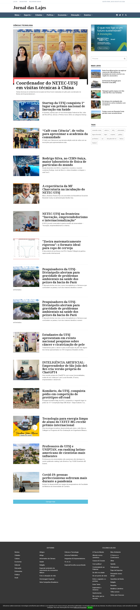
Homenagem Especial (47, 579)
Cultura (17, 558)
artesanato (121, 130)
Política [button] (50, 15)
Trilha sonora (114, 592)
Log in (15, 1)
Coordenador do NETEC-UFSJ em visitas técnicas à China (47, 85)
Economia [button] (62, 15)
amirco (106, 130)
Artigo (42, 555)
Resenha (113, 585)
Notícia (17, 552)
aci (102, 138)
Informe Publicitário (71, 555)
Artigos (42, 552)
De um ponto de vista (100, 576)
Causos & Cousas (99, 561)
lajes (105, 134)
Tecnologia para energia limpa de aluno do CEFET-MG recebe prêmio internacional (65, 422)
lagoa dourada (96, 134)
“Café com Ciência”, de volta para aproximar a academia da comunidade (65, 134)
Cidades (17, 555)
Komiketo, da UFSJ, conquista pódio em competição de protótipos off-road (63, 394)
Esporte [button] (27, 15)
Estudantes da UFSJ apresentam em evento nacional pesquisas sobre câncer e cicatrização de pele (63, 339)
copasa (112, 134)
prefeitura (95, 138)
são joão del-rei (111, 138)
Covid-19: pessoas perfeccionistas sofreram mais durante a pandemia (64, 478)
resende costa (96, 130)
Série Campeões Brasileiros (49, 582)
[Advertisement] (70, 521)
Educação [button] (75, 15)
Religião (42, 565)
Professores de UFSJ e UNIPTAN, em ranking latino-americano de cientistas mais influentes (64, 451)
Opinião (113, 564)
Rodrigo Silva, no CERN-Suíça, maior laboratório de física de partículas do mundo (64, 161)
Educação (18, 568)
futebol (94, 143)
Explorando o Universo (97, 589)
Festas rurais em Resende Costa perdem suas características (113, 112)
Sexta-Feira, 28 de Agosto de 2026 (113, 1)
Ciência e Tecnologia (72, 552)
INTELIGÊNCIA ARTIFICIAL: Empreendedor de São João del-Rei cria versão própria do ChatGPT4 (65, 367)
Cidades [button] (38, 15)
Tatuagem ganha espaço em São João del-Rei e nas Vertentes (113, 92)
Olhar (112, 561)
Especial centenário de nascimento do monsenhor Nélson (49, 570)
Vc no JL (68, 562)
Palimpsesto (114, 567)
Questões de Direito (117, 579)
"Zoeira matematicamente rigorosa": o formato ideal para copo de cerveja (61, 244)
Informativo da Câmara (47, 558)
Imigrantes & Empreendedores (75, 558)
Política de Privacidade (80, 607)
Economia (18, 562)
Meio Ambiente (115, 552)
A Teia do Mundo (98, 552)
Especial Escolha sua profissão (75, 565)
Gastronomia (97, 593)
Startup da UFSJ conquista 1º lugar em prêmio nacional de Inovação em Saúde (63, 106)
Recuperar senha (35, 1)
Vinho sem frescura (117, 595)
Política (17, 575)
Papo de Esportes (116, 570)
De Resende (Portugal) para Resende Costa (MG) (111, 81)
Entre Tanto (96, 584)
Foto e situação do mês (48, 576)
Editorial (17, 565)
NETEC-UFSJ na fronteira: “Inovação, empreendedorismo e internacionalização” (65, 217)
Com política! (97, 564)
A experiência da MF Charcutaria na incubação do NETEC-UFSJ (63, 189)
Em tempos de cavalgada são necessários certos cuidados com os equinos (114, 103)
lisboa (121, 138)
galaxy (120, 134)
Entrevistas (18, 571)
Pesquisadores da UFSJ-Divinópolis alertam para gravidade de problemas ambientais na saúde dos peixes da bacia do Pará (61, 275)
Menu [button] (17, 15)
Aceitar (90, 607)
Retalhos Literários (116, 589)
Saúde (42, 562)
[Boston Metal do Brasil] (109, 38)
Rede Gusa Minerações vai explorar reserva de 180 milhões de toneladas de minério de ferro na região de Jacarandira (114, 73)
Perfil (16, 578)
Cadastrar (23, 1)
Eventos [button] (87, 15)
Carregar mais (50, 502)
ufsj (113, 130)
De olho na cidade (99, 572)
